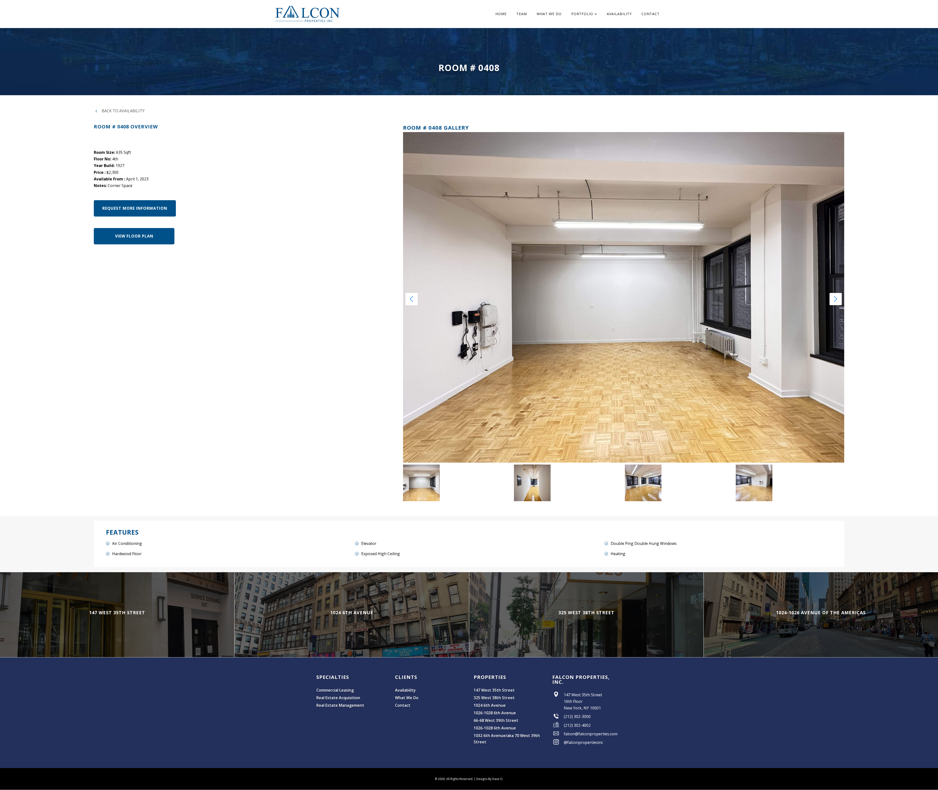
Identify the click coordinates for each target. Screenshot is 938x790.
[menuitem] (501, 14)
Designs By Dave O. (489, 779)
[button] (836, 299)
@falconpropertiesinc (583, 742)
